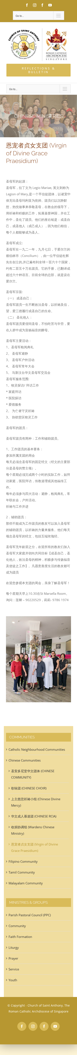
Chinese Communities (25, 760)
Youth (13, 980)
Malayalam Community (26, 883)
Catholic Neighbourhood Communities (37, 749)
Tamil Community (22, 872)
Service (14, 969)
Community (17, 926)
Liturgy (14, 947)
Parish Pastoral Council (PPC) (30, 915)
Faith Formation (20, 937)
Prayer (13, 958)
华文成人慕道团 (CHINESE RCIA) (33, 816)
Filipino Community (23, 861)
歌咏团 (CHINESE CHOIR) (28, 788)
